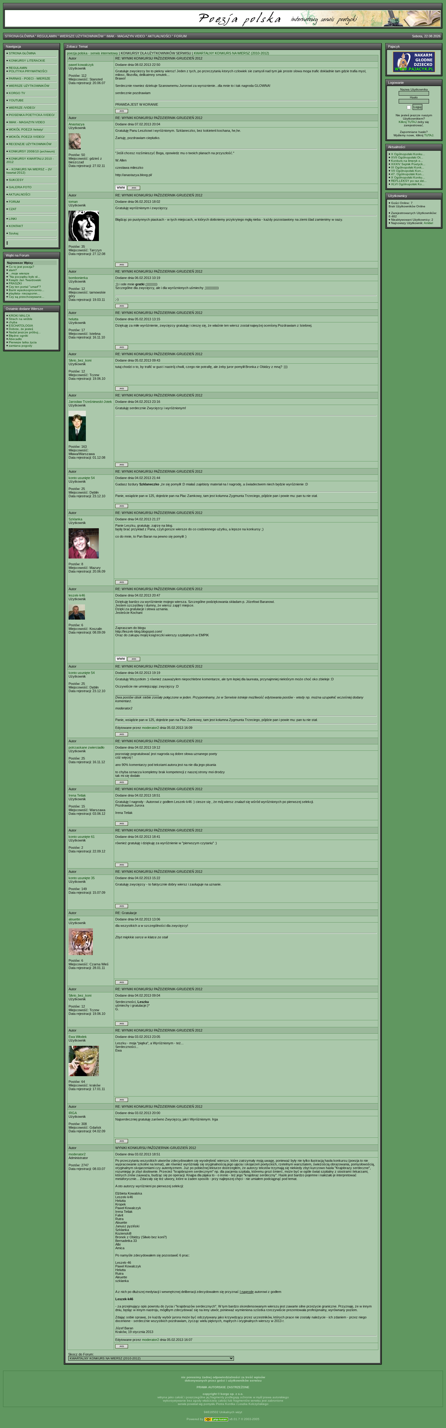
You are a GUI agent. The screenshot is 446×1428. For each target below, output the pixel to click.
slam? (13, 270)
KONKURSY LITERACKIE (27, 60)
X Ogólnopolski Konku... (408, 154)
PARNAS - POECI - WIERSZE (29, 78)
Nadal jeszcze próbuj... (25, 332)
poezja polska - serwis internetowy (92, 53)
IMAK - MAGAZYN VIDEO (125, 36)
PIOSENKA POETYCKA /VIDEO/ (32, 115)
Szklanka (75, 519)
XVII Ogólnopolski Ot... (407, 157)
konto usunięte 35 (82, 878)
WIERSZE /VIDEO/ (22, 107)
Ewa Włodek (78, 1037)
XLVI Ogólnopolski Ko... (407, 184)
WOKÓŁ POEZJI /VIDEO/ (27, 136)
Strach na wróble (20, 319)
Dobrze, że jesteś (21, 329)
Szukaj (13, 233)
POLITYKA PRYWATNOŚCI (28, 71)
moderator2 (150, 727)
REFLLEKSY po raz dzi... (409, 180)
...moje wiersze (19, 273)
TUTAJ (428, 135)
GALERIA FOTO (20, 187)
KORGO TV (17, 93)
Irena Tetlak (77, 795)
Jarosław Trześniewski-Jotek (90, 401)
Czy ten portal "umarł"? (25, 286)
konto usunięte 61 (82, 836)
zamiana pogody (20, 345)
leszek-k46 (77, 595)
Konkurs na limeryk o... (407, 160)
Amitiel (428, 223)
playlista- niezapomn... (24, 293)
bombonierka (78, 278)
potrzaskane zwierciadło (86, 747)
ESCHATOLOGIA (21, 325)
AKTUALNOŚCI (159, 36)
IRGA (73, 1113)
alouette (74, 919)
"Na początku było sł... (24, 276)
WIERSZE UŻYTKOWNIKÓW (81, 36)
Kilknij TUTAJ (408, 122)
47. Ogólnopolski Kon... (407, 174)
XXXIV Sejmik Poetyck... (408, 164)
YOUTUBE (16, 100)
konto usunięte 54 (82, 478)
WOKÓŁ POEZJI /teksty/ (26, 129)
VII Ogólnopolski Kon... (407, 170)
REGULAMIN (47, 36)
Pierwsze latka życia (23, 342)
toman (73, 201)
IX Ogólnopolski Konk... (407, 167)
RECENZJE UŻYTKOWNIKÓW (30, 144)
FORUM (180, 36)
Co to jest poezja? (21, 266)
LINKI (13, 218)
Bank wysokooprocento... (26, 290)
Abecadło (15, 339)
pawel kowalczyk (81, 64)
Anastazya (76, 124)
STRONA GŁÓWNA (19, 36)
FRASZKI (15, 283)
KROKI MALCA (19, 315)
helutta (73, 319)
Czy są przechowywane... (26, 296)
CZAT (12, 209)
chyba (13, 322)
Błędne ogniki (18, 335)
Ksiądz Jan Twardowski (25, 280)
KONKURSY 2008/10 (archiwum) (32, 151)
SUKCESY (16, 180)
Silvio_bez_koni (80, 360)
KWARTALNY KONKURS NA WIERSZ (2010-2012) (231, 53)
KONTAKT (16, 226)
